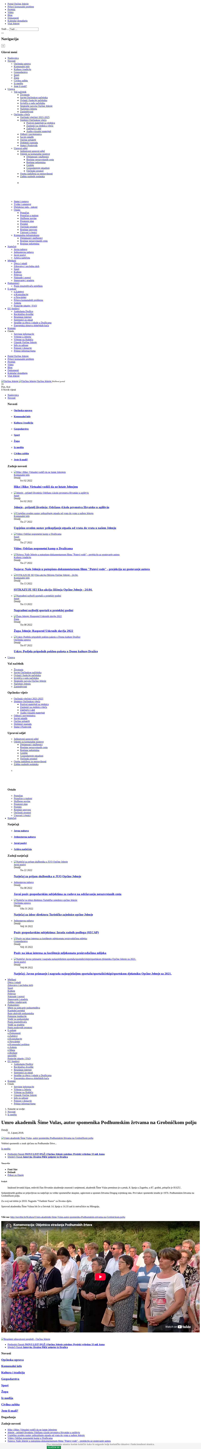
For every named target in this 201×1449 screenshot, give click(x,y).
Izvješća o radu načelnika (32, 103)
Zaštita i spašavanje (17, 1002)
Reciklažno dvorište (23, 314)
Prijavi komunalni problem (21, 6)
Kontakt (12, 328)
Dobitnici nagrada (29, 142)
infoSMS (12, 1055)
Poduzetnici (13, 283)
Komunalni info (22, 66)
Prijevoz (18, 274)
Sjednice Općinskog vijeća (33, 120)
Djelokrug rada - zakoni (35, 195)
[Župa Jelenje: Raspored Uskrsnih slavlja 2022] (38, 616)
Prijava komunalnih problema (28, 300)
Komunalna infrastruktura (26, 235)
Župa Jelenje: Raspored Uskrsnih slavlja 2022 (43, 630)
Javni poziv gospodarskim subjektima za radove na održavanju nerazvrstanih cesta (67, 894)
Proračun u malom (29, 215)
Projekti (11, 9)
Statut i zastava (30, 189)
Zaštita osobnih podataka (32, 176)
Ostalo (17, 210)
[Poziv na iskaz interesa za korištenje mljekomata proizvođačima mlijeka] (50, 938)
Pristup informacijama (24, 351)
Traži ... (5, 29)
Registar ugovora (28, 229)
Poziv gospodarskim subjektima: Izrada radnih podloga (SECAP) (56, 932)
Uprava (11, 89)
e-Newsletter (20, 297)
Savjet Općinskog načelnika (34, 97)
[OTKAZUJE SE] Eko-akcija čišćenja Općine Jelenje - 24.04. (53, 589)
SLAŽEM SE (54, 1447)
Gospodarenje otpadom (37, 168)
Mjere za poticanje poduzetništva (24, 1007)
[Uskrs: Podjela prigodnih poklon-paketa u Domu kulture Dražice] (47, 637)
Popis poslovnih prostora (20, 1027)
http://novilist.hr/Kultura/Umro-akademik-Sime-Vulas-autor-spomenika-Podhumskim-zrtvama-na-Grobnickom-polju (67, 1217)
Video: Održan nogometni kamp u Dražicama (43, 548)
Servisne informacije (24, 334)
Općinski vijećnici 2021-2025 (34, 117)
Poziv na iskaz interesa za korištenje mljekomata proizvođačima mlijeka (60, 953)
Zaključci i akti (33, 128)
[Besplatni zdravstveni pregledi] (25, 1339)
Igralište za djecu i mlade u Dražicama (33, 322)
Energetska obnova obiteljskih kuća (31, 325)
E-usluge (12, 288)
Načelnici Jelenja (28, 108)
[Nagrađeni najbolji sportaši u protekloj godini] (37, 595)
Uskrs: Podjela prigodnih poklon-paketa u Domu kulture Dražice (56, 651)
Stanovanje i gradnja (24, 280)
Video (11, 12)
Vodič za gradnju (16, 1024)
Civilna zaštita (21, 80)
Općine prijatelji (28, 139)
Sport (16, 75)
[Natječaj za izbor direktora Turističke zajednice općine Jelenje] (45, 900)
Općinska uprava (22, 63)
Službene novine (28, 218)
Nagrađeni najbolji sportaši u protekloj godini (43, 610)
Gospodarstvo (21, 72)
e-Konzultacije (21, 294)
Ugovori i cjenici (28, 232)
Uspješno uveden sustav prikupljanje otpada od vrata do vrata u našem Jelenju (65, 528)
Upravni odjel (20, 148)
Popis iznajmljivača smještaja (28, 286)
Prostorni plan (27, 221)
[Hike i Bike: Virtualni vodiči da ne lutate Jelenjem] (40, 472)
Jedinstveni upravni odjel (32, 151)
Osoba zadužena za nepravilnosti (36, 173)
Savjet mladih (27, 137)
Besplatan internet (23, 317)
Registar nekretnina (36, 162)
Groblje (30, 165)
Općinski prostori (34, 171)
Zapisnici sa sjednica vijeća (39, 125)
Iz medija (18, 83)
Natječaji (12, 246)
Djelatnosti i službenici (37, 156)
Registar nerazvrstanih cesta (40, 159)
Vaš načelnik (20, 92)
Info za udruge (21, 345)
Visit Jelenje (13, 23)
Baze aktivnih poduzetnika (21, 1013)
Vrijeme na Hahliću (23, 339)
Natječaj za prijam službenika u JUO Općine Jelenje (47, 876)
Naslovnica (13, 58)
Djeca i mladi (20, 263)
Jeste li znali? (20, 86)
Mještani (12, 260)
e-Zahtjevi (19, 291)
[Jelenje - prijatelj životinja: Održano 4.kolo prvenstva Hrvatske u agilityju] (51, 492)
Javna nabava (20, 249)
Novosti (11, 61)
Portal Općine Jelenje (18, 4)
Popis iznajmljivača (17, 1022)
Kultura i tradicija (22, 69)
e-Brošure (12, 1053)
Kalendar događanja (17, 20)
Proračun (24, 212)
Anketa (17, 303)
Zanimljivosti (26, 111)
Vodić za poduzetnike (18, 1019)
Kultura (17, 272)
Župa (16, 77)
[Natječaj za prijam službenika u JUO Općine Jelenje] (41, 861)
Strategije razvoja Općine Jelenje (36, 106)
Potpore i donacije (23, 348)
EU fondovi (13, 308)
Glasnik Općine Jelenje (25, 342)
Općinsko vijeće (22, 114)
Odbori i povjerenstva (31, 134)
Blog (10, 15)
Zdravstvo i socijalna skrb (26, 266)
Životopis (25, 94)
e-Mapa (11, 1050)
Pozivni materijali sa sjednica (40, 123)
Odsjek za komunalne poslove (35, 154)
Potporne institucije (17, 1016)
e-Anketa (12, 1047)
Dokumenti (13, 18)
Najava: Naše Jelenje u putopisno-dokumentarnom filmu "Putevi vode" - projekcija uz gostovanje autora (82, 569)
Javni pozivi (20, 255)
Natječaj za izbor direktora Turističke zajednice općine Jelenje (53, 914)
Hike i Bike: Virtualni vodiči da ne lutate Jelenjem (46, 486)
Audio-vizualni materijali (38, 131)
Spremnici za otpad (23, 320)
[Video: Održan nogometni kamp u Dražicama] (37, 534)
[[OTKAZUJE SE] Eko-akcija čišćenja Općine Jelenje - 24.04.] (46, 575)
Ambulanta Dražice (23, 311)
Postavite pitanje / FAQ (25, 305)
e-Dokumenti (14, 1033)
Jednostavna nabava (24, 252)
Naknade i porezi (22, 277)
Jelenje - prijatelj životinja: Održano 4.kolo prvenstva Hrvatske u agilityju (61, 507)
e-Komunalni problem (18, 1044)
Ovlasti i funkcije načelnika (33, 100)
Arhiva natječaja (22, 257)
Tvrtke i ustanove (31, 182)
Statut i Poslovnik (29, 145)
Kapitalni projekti (16, 1010)
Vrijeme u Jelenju (22, 336)
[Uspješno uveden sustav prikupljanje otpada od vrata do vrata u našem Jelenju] (53, 513)
